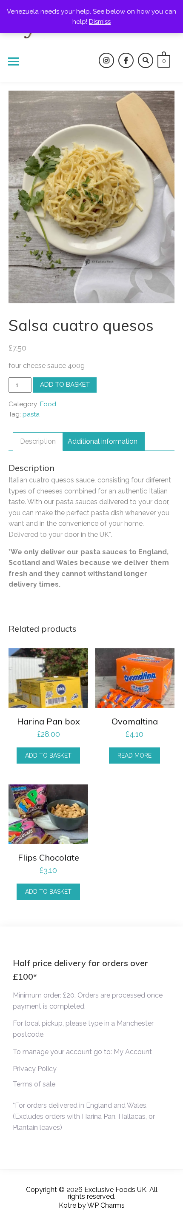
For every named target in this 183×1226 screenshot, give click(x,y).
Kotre (67, 1205)
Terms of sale (34, 1084)
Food (48, 404)
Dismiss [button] (100, 22)
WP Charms (106, 1205)
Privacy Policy (35, 1069)
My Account (133, 1052)
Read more (134, 755)
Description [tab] (38, 441)
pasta (31, 414)
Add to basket (65, 384)
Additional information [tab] (102, 441)
